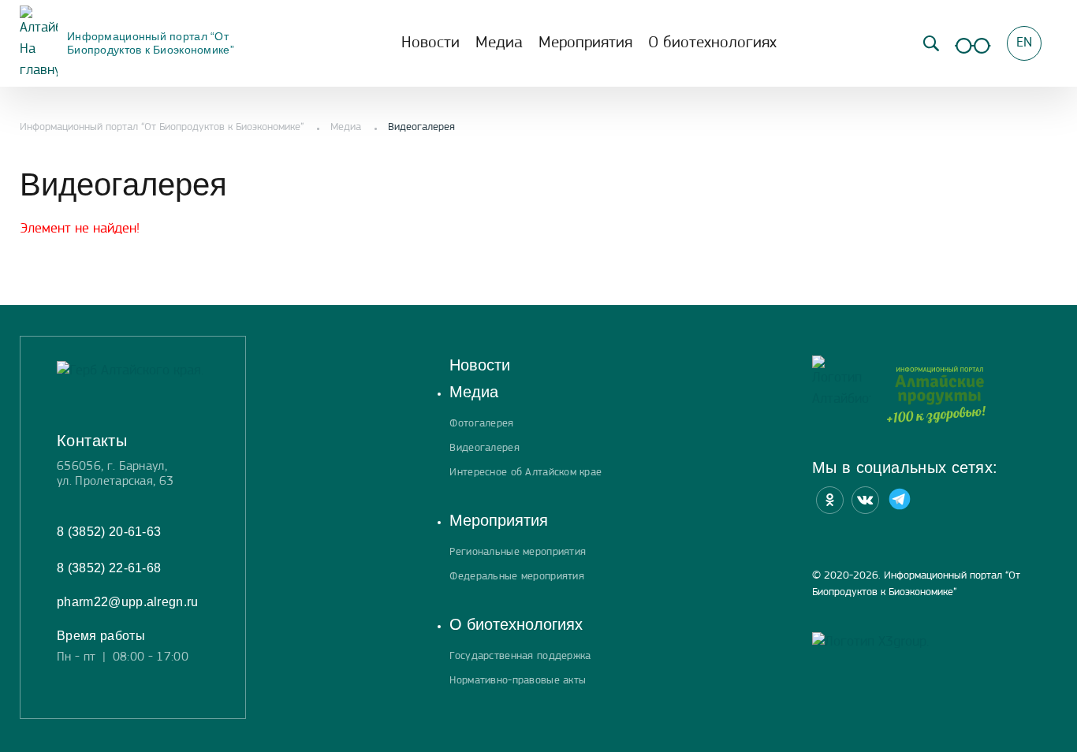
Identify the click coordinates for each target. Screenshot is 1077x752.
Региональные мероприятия (517, 552)
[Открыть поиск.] (931, 43)
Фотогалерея (481, 424)
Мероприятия (585, 43)
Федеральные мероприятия (516, 577)
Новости (430, 43)
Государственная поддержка (520, 656)
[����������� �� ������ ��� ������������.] (973, 43)
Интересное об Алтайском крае (525, 472)
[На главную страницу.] (841, 395)
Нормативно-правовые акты (517, 681)
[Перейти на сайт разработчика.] (870, 643)
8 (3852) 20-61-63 (109, 531)
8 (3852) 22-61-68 (109, 568)
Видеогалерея (484, 448)
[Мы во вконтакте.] (865, 500)
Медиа (499, 43)
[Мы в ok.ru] (830, 500)
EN (1024, 43)
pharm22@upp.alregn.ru (128, 602)
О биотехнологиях (712, 43)
